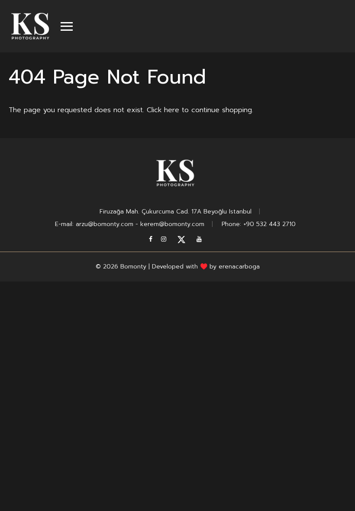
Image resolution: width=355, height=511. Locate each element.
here (171, 110)
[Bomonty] (30, 26)
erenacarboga (239, 266)
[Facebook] (150, 239)
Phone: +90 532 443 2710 (259, 224)
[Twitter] (181, 239)
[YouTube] (199, 239)
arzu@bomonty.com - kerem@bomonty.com (140, 224)
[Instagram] (163, 239)
